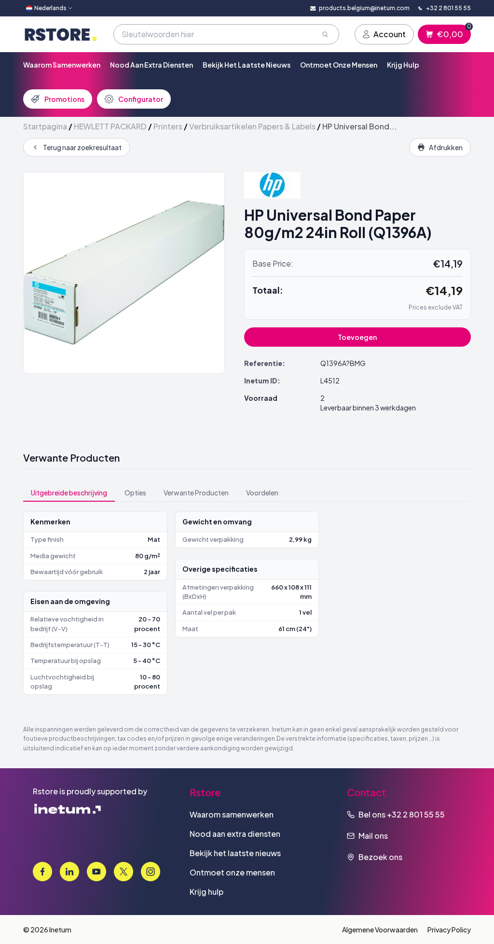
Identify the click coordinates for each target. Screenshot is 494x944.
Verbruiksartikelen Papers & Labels (252, 126)
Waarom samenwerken (61, 64)
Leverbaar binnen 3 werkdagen (368, 407)
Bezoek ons (380, 857)
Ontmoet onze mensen (338, 64)
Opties (135, 492)
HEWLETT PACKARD (110, 126)
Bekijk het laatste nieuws (246, 64)
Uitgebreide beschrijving (69, 492)
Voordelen (262, 492)
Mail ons (373, 836)
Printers (167, 126)
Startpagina (45, 126)
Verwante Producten (196, 492)
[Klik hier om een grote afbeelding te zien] (124, 273)
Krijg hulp (403, 64)
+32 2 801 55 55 (416, 814)
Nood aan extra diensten (151, 64)
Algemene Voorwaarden (380, 929)
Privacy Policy (449, 929)
